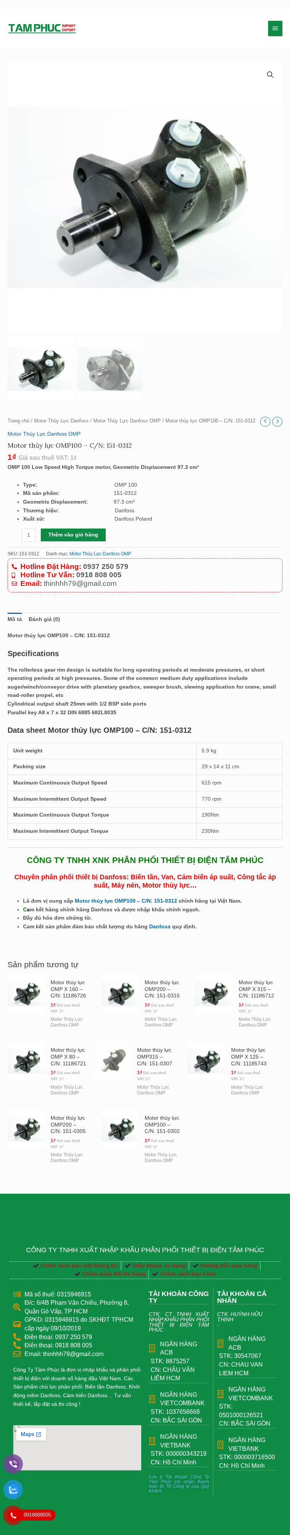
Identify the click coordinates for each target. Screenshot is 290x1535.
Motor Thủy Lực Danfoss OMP (127, 421)
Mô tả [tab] (15, 619)
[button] (270, 75)
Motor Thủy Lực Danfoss (61, 421)
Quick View (26, 1023)
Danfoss (160, 926)
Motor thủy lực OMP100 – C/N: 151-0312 (127, 901)
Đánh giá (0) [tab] (44, 619)
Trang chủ (18, 421)
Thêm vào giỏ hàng (73, 535)
